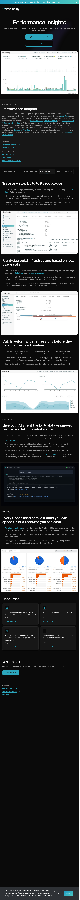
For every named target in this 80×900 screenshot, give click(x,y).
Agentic (59, 171)
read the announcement (52, 2)
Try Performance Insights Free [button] (39, 37)
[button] (39, 72)
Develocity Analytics (22, 130)
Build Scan (64, 116)
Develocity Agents (53, 454)
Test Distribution (50, 120)
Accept (68, 893)
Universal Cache (36, 120)
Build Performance (10, 171)
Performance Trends (47, 171)
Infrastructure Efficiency (28, 171)
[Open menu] (74, 9)
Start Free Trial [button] (11, 673)
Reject (58, 893)
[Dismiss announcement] (76, 2)
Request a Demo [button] (39, 44)
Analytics (68, 171)
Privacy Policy (18, 893)
